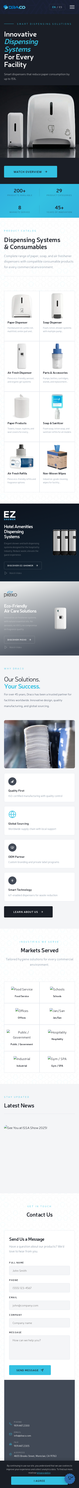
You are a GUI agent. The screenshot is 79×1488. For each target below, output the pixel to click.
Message (15, 1332)
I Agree (39, 1480)
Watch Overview (28, 171)
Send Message (27, 1370)
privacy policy (43, 1472)
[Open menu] (72, 7)
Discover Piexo (17, 639)
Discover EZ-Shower (20, 565)
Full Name (16, 1262)
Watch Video (15, 573)
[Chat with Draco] (70, 1479)
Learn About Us (25, 911)
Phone (13, 1280)
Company (15, 1314)
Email (13, 1297)
